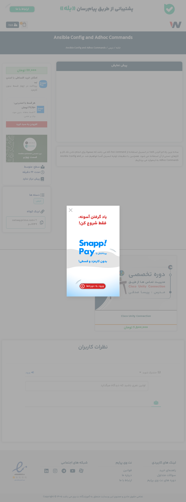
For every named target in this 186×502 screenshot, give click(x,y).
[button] (70, 210)
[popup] (93, 251)
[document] (93, 251)
